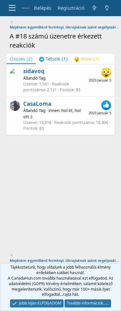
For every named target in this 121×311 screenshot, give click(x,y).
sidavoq (34, 71)
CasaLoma (37, 103)
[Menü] (12, 8)
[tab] (53, 58)
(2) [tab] (21, 58)
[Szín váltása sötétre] (107, 8)
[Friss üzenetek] (94, 8)
